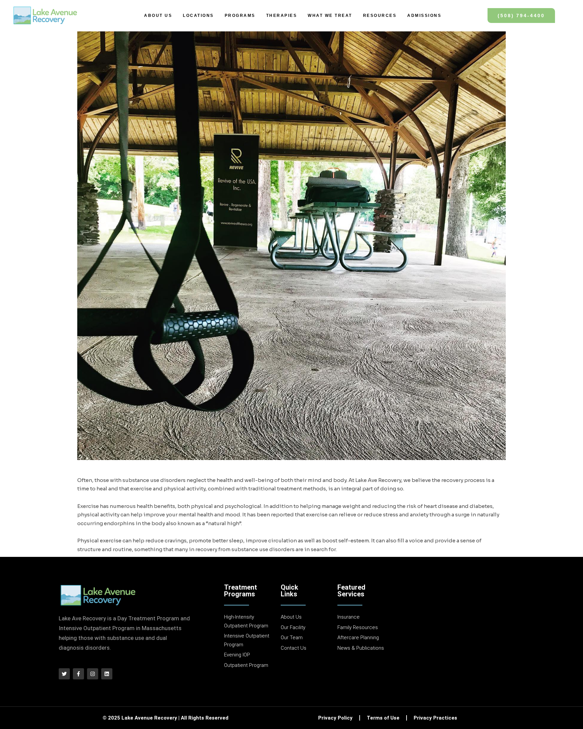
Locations (198, 15)
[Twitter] (64, 673)
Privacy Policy (335, 718)
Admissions (424, 15)
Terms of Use (383, 718)
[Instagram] (92, 673)
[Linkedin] (106, 673)
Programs (240, 15)
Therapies (281, 15)
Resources (380, 15)
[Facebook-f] (78, 673)
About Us (158, 15)
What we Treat (330, 15)
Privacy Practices (435, 718)
